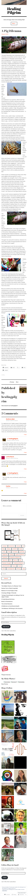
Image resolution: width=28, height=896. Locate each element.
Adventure (11, 546)
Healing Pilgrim (14, 10)
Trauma (14, 565)
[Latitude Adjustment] (20, 723)
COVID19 (15, 549)
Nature (15, 560)
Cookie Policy (4, 890)
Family (20, 549)
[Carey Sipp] (20, 815)
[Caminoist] (7, 723)
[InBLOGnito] (20, 709)
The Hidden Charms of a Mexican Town (11, 586)
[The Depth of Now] (20, 842)
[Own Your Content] (7, 749)
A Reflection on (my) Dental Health (10, 606)
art (23, 546)
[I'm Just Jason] (20, 802)
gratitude (22, 551)
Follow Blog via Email (9, 865)
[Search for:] (13, 573)
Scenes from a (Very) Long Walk (9, 588)
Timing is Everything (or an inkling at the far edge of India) (12, 596)
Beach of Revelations (7, 601)
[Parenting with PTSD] (7, 828)
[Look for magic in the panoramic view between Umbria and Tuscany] (7, 815)
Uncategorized (11, 568)
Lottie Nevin (10, 456)
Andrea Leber (10, 419)
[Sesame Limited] (20, 749)
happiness (4, 554)
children (8, 549)
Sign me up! (6, 626)
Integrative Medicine (15, 557)
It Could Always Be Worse (7, 599)
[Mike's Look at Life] (20, 696)
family (4, 551)
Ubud (3, 568)
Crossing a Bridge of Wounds (8, 593)
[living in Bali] (5, 671)
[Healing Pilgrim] (14, 2)
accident (4, 546)
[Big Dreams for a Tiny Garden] (7, 855)
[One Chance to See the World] (7, 762)
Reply (25, 434)
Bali (3, 549)
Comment (22, 515)
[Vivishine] (20, 762)
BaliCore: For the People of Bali (9, 590)
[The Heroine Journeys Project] (20, 736)
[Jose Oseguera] (7, 776)
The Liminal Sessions (6, 603)
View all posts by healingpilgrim (9, 405)
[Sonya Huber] (7, 802)
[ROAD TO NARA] (7, 696)
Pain (20, 560)
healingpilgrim (13, 438)
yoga (23, 568)
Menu (13, 23)
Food (9, 551)
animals (18, 546)
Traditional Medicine (18, 563)
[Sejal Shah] (20, 789)
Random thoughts (6, 563)
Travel (19, 565)
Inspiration (5, 557)
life (11, 560)
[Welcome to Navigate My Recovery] (7, 842)
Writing (18, 568)
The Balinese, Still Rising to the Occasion (12, 608)
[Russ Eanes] (7, 709)
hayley (8, 486)
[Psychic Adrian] (20, 828)
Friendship (15, 551)
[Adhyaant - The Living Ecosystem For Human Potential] (20, 776)
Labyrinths (5, 560)
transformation (6, 565)
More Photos (4, 684)
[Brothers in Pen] (7, 736)
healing (11, 554)
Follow (4, 877)
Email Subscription (9, 612)
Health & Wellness (19, 554)
